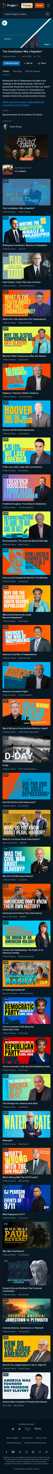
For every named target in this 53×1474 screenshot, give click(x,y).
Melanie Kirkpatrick (26, 956)
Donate (39, 5)
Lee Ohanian (24, 434)
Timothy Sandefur (26, 507)
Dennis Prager (24, 1369)
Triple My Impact (11, 63)
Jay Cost (22, 249)
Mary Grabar (24, 1295)
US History (37, 114)
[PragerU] (10, 5)
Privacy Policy (27, 1438)
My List (29, 63)
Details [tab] (6, 71)
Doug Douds (23, 581)
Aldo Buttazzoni (26, 993)
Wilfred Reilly (24, 1181)
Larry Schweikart (25, 397)
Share (43, 63)
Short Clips (7, 1405)
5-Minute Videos (9, 56)
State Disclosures (14, 1443)
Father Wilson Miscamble (29, 732)
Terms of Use (41, 1438)
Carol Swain (23, 360)
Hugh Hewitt (23, 1144)
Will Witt (23, 843)
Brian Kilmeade (25, 658)
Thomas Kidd (24, 1332)
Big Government (10, 114)
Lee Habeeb (23, 1107)
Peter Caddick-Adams (27, 769)
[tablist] (26, 72)
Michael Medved (25, 323)
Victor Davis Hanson (27, 286)
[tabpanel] (26, 104)
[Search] (47, 14)
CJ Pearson (23, 1218)
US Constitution (25, 114)
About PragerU (12, 1438)
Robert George (16, 127)
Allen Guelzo (24, 544)
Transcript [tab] (17, 71)
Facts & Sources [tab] (32, 71)
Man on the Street (10, 843)
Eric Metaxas (24, 1255)
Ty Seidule (23, 880)
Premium (27, 5)
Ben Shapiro (23, 471)
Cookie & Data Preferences (35, 1443)
